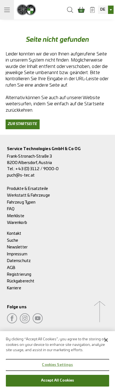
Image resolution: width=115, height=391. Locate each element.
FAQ (11, 209)
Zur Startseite (22, 124)
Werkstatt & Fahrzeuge (28, 195)
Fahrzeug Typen (21, 202)
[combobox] (106, 10)
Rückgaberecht (20, 281)
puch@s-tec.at (21, 175)
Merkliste (15, 216)
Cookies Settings (57, 365)
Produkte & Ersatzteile (27, 189)
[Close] (106, 340)
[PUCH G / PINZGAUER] (26, 9)
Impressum (17, 254)
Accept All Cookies (57, 380)
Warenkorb (17, 223)
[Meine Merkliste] (92, 9)
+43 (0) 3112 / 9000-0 (37, 169)
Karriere (14, 288)
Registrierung (19, 274)
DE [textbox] (102, 9)
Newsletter (17, 247)
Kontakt (14, 233)
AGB (11, 268)
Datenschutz (19, 261)
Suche (12, 240)
